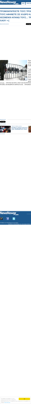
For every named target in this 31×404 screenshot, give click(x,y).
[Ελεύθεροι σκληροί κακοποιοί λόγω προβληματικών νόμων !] (5, 132)
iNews (17, 222)
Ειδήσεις (3, 222)
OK (24, 399)
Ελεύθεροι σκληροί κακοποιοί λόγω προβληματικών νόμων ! (20, 129)
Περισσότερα (7, 402)
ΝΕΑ (23, 3)
